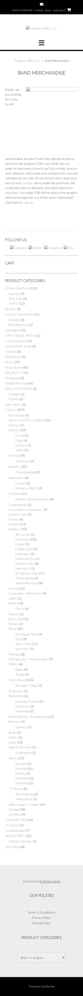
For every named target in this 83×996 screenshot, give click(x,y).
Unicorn (21, 445)
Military (14, 614)
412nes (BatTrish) (17, 288)
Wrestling (22, 783)
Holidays (15, 529)
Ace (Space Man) (26, 634)
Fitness (14, 519)
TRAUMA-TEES (16, 820)
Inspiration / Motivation (25, 593)
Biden (19, 669)
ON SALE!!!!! (14, 373)
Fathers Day (24, 549)
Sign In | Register (22, 10)
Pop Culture (17, 680)
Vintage (14, 809)
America (14, 425)
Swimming (22, 711)
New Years (22, 568)
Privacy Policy (41, 918)
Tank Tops (16, 299)
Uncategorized (15, 830)
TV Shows (16, 789)
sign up (28, 202)
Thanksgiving (24, 578)
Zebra (19, 450)
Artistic (14, 455)
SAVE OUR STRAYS (18, 389)
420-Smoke (16, 415)
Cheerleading (24, 472)
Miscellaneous (18, 325)
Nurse (19, 609)
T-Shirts (10, 410)
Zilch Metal (12, 847)
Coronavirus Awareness (26, 510)
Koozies (10, 351)
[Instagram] (53, 247)
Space (12, 742)
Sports (13, 758)
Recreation (16, 696)
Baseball (21, 764)
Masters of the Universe (32, 499)
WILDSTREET (15, 836)
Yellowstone (24, 799)
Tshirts (14, 303)
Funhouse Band (16, 341)
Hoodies (14, 294)
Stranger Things (26, 685)
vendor (28, 183)
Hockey (20, 773)
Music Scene (13, 367)
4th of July (22, 534)
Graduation (23, 753)
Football (14, 524)
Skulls (13, 732)
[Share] (31, 5)
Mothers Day (24, 564)
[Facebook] (18, 247)
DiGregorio (13, 330)
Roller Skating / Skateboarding (29, 717)
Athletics (15, 467)
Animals (14, 430)
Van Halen (22, 649)
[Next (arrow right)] (69, 498)
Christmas (22, 539)
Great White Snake (18, 346)
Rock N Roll (23, 644)
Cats (18, 435)
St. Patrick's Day (26, 573)
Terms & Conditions (42, 912)
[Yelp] (68, 247)
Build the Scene (49, 881)
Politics (13, 664)
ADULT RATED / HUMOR (27, 420)
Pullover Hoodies (20, 841)
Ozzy (19, 639)
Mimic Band (13, 357)
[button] (41, 43)
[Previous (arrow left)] (14, 498)
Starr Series (13, 404)
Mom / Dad (16, 619)
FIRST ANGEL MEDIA (20, 335)
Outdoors (22, 706)
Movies (14, 624)
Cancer (20, 483)
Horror (14, 588)
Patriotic (14, 654)
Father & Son (18, 514)
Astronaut (22, 461)
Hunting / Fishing (27, 701)
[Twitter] (35, 247)
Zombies (15, 814)
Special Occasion (20, 747)
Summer (21, 727)
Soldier (13, 737)
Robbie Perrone (16, 383)
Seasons (14, 721)
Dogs (19, 440)
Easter (20, 544)
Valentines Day (25, 583)
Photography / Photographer (28, 659)
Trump (20, 674)
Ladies (13, 598)
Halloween (22, 554)
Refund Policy (41, 923)
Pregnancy (16, 691)
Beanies (10, 309)
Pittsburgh (12, 378)
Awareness (16, 478)
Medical (14, 603)
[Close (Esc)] (59, 5)
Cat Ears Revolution (19, 314)
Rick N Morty (24, 794)
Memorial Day (25, 559)
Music (9, 362)
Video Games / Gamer (24, 804)
